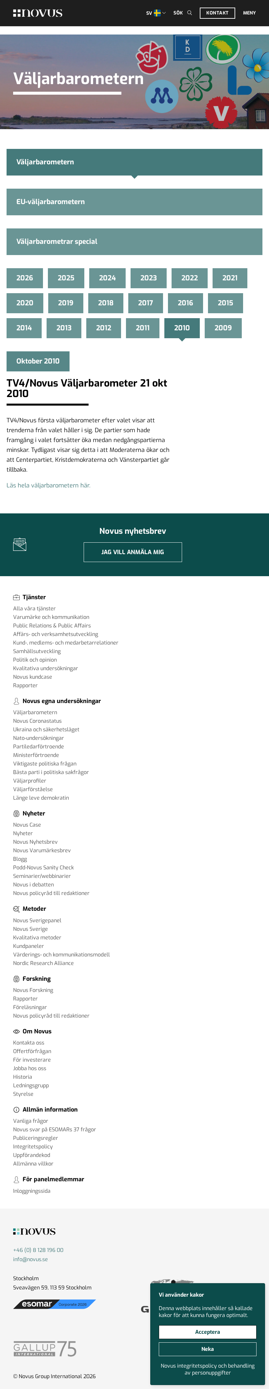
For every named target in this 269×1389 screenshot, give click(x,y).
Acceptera (207, 1332)
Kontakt (217, 13)
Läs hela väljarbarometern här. (49, 485)
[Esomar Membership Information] (54, 1309)
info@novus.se (30, 1259)
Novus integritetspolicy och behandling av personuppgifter (208, 1369)
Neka (207, 1349)
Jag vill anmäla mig (132, 552)
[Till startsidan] (37, 13)
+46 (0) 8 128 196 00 (38, 1250)
